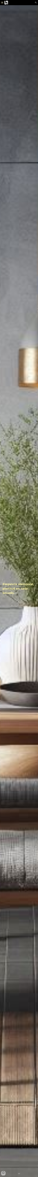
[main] (19, 591)
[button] (2, 2)
